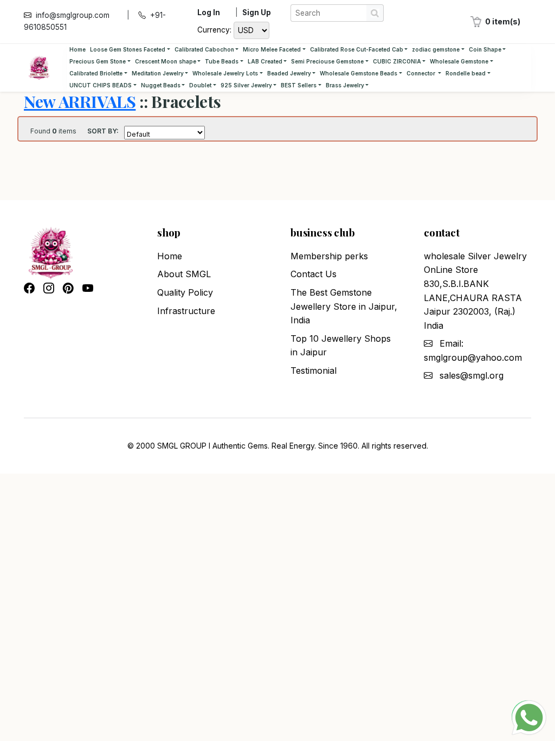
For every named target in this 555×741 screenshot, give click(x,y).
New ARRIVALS (79, 101)
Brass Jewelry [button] (345, 85)
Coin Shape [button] (485, 49)
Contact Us (314, 274)
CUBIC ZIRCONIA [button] (397, 61)
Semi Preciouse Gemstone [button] (327, 61)
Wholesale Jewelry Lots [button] (225, 73)
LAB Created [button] (265, 61)
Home (77, 49)
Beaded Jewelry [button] (289, 73)
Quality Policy (185, 292)
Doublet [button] (200, 85)
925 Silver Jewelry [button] (246, 85)
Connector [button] (421, 73)
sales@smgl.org (472, 375)
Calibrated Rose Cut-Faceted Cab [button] (356, 49)
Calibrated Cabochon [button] (204, 49)
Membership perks (329, 256)
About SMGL (184, 274)
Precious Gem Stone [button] (97, 61)
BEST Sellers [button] (299, 85)
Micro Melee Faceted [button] (272, 49)
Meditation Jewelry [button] (158, 73)
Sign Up (256, 12)
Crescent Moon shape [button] (165, 61)
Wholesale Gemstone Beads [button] (358, 73)
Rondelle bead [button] (466, 73)
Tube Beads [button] (221, 61)
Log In (208, 12)
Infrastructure (186, 310)
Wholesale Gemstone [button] (459, 61)
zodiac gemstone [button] (436, 49)
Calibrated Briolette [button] (95, 73)
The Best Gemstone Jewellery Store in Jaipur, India (344, 306)
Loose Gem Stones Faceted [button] (127, 49)
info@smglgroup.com (72, 15)
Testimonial (314, 370)
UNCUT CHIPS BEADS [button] (100, 85)
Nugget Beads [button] (160, 85)
